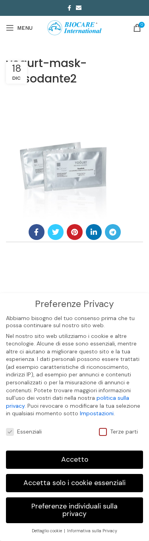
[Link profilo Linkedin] (94, 232)
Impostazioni (97, 413)
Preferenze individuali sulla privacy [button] (74, 510)
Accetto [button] (74, 459)
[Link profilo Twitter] (56, 232)
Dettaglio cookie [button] (47, 530)
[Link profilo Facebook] (69, 8)
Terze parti (124, 431)
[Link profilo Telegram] (113, 232)
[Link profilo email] (79, 8)
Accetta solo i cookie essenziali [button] (74, 482)
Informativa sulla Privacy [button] (92, 530)
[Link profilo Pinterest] (75, 232)
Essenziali (29, 431)
